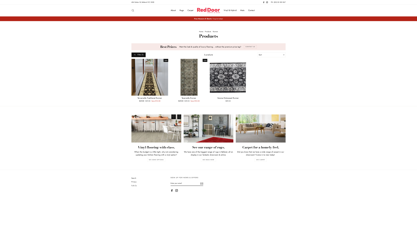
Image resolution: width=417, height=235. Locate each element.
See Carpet (260, 160)
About (173, 10)
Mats (242, 10)
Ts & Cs (134, 186)
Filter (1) (140, 54)
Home (201, 31)
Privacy (133, 182)
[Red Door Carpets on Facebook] (172, 190)
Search (133, 178)
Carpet (190, 10)
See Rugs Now (208, 160)
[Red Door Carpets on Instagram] (176, 190)
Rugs (182, 10)
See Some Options (156, 160)
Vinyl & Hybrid (230, 10)
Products (208, 31)
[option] (208, 19)
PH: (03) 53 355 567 (278, 2)
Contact (251, 10)
